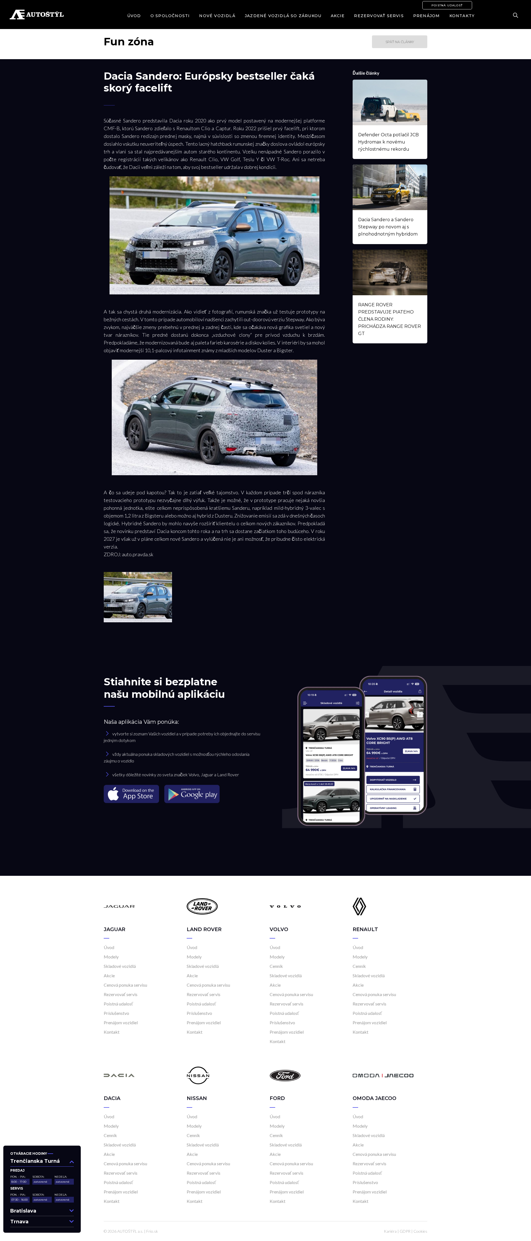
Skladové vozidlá (120, 966)
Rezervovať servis (379, 15)
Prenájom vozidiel (121, 1022)
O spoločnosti (170, 15)
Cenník (276, 966)
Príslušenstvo (116, 1013)
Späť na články (400, 42)
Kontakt (111, 1031)
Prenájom (426, 15)
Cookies (420, 1231)
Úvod (134, 15)
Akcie (338, 15)
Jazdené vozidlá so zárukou (283, 15)
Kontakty (462, 15)
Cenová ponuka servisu (125, 984)
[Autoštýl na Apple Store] (132, 793)
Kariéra (390, 1231)
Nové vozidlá (217, 15)
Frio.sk (152, 1231)
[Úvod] (119, 906)
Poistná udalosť (447, 5)
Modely (111, 956)
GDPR (405, 1231)
